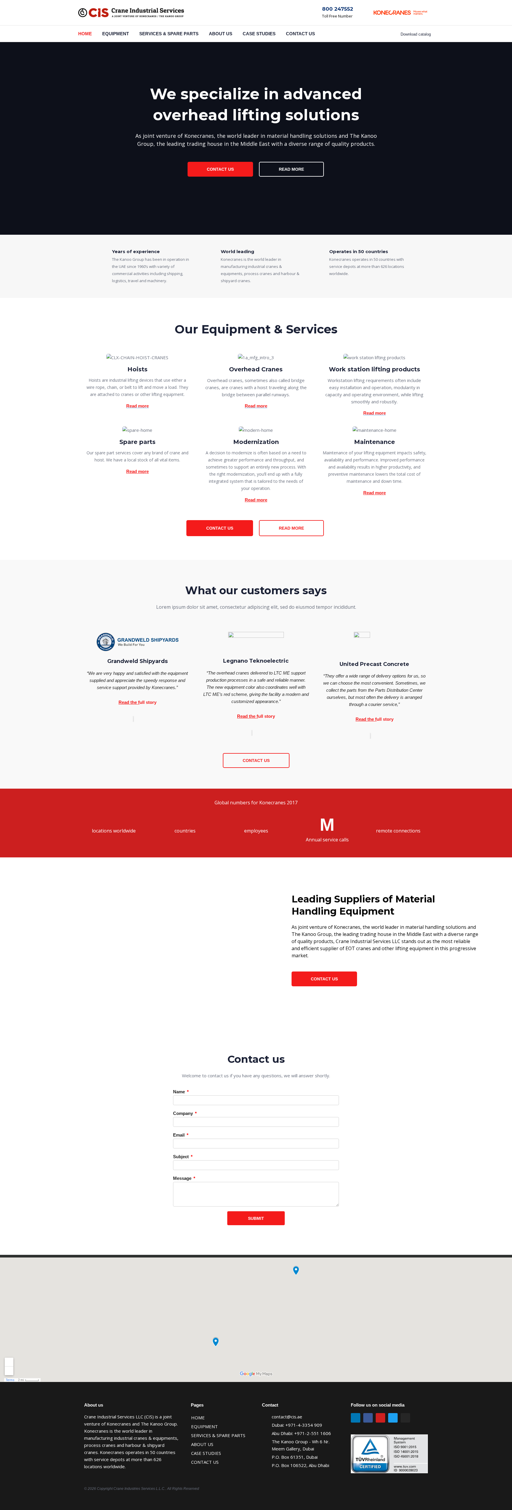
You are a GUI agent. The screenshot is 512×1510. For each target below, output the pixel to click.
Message (183, 1178)
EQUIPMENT (115, 33)
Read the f (129, 702)
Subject (181, 1156)
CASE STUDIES (259, 33)
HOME (85, 33)
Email (179, 1134)
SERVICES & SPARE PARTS (169, 33)
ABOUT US (220, 33)
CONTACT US (300, 33)
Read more (137, 471)
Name (179, 1091)
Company (183, 1113)
